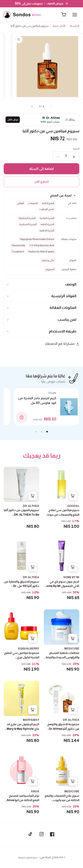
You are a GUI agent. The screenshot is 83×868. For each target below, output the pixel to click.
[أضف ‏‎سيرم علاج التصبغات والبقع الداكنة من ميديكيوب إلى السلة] (72, 781)
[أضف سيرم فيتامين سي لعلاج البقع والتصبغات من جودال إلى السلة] (72, 495)
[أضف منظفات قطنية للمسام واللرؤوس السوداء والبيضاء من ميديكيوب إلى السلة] (72, 638)
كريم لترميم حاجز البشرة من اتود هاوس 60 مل (37, 400)
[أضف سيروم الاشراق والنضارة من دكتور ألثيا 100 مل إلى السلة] (32, 567)
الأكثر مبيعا (59, 26)
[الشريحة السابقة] (51, 106)
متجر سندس (49, 857)
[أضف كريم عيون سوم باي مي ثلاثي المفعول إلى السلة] (72, 567)
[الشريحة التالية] (32, 106)
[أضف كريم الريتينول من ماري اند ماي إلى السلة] (32, 709)
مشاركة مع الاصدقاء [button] (60, 344)
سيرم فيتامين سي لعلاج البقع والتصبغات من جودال (61, 519)
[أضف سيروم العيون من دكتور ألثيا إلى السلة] (32, 495)
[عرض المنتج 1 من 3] (46, 431)
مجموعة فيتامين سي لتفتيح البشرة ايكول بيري (21, 661)
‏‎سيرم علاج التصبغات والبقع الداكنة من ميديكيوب (62, 804)
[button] (41, 284)
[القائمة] (75, 15)
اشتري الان (41, 181)
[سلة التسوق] (64, 15)
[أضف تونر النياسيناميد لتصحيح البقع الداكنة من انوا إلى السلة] (32, 781)
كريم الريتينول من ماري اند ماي (23, 729)
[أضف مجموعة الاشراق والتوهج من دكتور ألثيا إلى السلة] (72, 709)
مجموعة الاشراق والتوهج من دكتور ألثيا (63, 733)
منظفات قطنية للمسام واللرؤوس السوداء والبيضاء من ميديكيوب (61, 659)
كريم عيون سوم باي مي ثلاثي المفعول (61, 590)
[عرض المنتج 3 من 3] (36, 431)
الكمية (76, 148)
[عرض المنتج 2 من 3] (41, 431)
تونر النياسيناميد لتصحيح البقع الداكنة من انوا (23, 804)
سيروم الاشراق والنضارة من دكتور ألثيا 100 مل (21, 588)
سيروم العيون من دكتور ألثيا (21, 515)
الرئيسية (74, 26)
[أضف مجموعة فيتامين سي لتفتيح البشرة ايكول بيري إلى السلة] (32, 638)
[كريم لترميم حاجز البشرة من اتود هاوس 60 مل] (69, 406)
